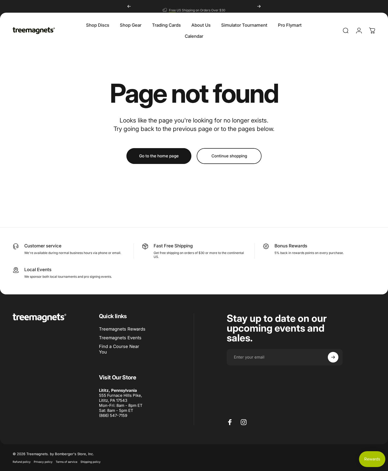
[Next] (259, 6)
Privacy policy (43, 462)
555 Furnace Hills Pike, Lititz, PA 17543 (120, 398)
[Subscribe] (333, 357)
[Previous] (129, 6)
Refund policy (22, 462)
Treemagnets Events (120, 337)
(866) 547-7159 (113, 415)
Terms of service (66, 462)
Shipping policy (91, 462)
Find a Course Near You (119, 349)
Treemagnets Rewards (122, 329)
